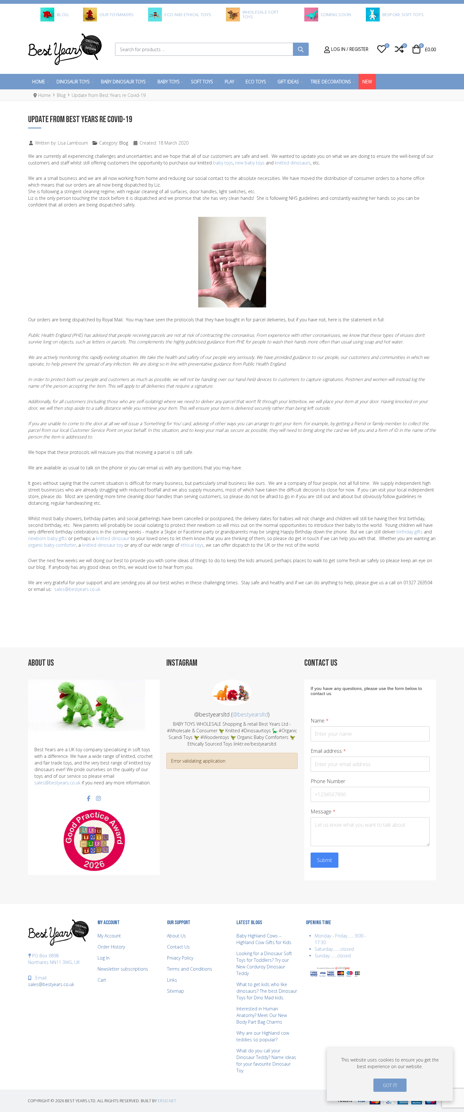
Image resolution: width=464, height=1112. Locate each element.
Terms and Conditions (189, 969)
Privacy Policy (180, 958)
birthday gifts (409, 532)
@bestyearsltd (250, 714)
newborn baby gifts (47, 538)
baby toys (223, 163)
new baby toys (250, 163)
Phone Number (328, 781)
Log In (104, 958)
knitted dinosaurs (293, 163)
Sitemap (175, 991)
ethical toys (192, 545)
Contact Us (178, 947)
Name (320, 720)
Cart (102, 980)
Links (172, 980)
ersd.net (167, 1100)
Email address (328, 751)
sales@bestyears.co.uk (77, 589)
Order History (111, 947)
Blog (123, 143)
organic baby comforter (52, 545)
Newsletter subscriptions (123, 969)
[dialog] (390, 1074)
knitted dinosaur (112, 538)
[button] (381, 49)
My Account (109, 936)
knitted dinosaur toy (102, 545)
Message (323, 811)
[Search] (301, 49)
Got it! (390, 1085)
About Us (176, 936)
